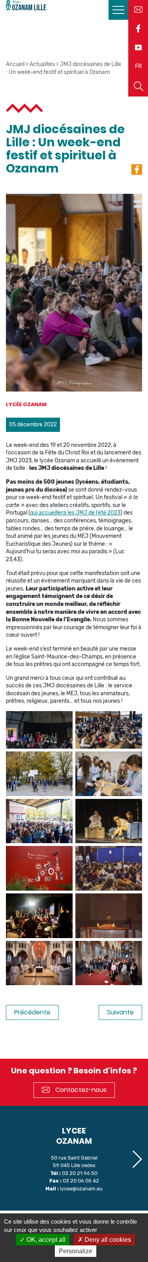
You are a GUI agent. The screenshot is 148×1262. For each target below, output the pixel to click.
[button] (136, 1159)
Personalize (75, 1251)
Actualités (42, 64)
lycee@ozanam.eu (81, 1189)
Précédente (32, 1012)
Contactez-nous (80, 1089)
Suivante (120, 1012)
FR (138, 66)
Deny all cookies (107, 1239)
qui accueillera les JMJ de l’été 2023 (75, 512)
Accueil (15, 64)
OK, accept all (45, 1239)
